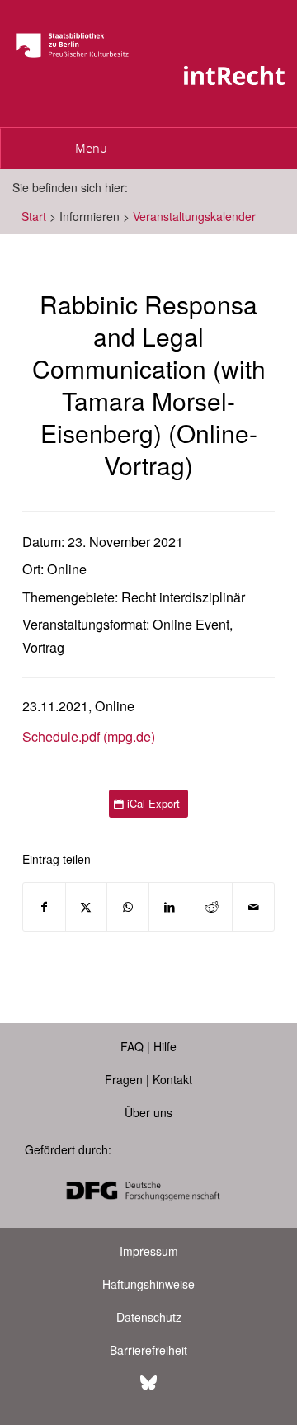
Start (33, 216)
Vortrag (43, 647)
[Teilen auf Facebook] (44, 907)
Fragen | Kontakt (148, 1079)
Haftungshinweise (148, 1284)
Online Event (191, 624)
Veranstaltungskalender (194, 216)
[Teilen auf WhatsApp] (127, 907)
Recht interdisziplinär (183, 596)
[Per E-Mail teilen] (253, 907)
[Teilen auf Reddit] (212, 907)
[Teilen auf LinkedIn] (170, 907)
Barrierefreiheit (148, 1350)
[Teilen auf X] (86, 907)
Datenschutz (149, 1317)
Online (67, 568)
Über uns (148, 1112)
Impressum (149, 1251)
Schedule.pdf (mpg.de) (88, 736)
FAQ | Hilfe (148, 1046)
